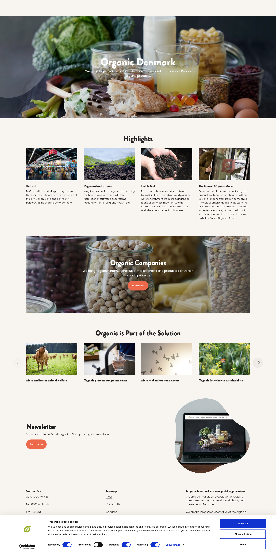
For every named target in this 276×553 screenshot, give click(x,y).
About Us (111, 512)
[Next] (258, 363)
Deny (243, 544)
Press (109, 496)
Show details (172, 544)
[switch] (98, 544)
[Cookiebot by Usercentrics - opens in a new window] (27, 546)
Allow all (243, 523)
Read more (138, 285)
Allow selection (243, 534)
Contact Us (113, 504)
